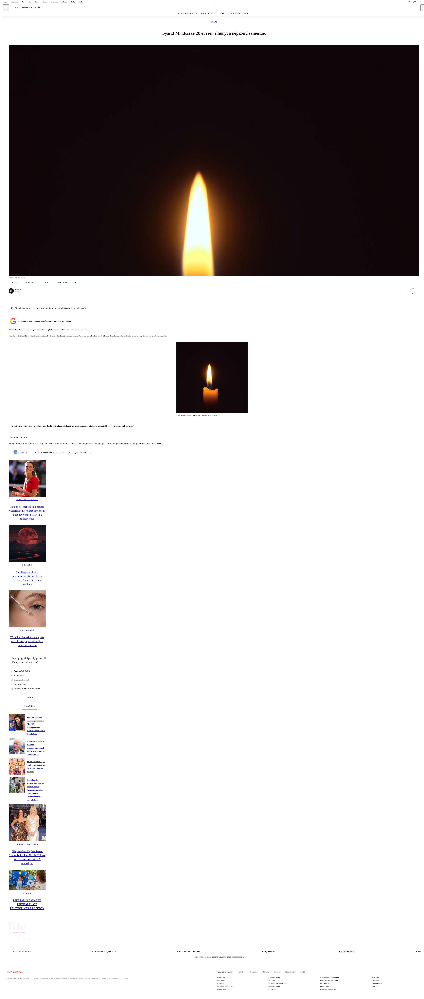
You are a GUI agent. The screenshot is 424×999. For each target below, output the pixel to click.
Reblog (73, 2)
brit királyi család (27, 500)
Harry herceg (208, 13)
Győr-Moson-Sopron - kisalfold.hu (277, 983)
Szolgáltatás (290, 972)
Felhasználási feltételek (189, 951)
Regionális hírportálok (224, 972)
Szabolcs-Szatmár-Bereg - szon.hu (329, 989)
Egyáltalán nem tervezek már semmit (27, 689)
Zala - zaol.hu (375, 986)
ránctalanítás (27, 630)
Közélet (241, 972)
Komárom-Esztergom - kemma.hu (329, 980)
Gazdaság (253, 972)
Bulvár (277, 972)
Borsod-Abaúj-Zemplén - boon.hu (225, 986)
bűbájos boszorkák (27, 844)
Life (23, 2)
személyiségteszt (238, 13)
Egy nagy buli (19, 675)
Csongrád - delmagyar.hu (222, 989)
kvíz (222, 13)
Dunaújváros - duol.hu (274, 977)
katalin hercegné (187, 13)
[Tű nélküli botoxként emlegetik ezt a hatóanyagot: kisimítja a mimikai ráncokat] (27, 608)
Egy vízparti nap (20, 684)
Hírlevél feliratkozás (21, 951)
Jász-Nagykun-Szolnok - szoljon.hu (329, 977)
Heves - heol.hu (272, 989)
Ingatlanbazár (54, 2)
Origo (5, 2)
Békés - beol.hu (220, 983)
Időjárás (35, 7)
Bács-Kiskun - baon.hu (222, 977)
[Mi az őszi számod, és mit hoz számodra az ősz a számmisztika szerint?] (17, 766)
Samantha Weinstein (67, 283)
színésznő (30, 283)
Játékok (81, 2)
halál (214, 22)
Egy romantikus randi (21, 680)
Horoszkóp (22, 7)
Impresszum (269, 951)
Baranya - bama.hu (221, 980)
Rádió (303, 972)
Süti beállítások (346, 951)
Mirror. (158, 444)
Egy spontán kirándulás (22, 671)
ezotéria (27, 565)
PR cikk (27, 893)
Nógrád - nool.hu (324, 983)
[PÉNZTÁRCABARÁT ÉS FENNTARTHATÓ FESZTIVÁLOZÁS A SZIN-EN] (27, 880)
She (30, 2)
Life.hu (18, 289)
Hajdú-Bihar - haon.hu (274, 986)
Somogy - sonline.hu (325, 986)
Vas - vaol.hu (375, 980)
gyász (46, 283)
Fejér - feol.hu (271, 980)
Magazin (266, 972)
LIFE (69, 452)
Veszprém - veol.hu (377, 983)
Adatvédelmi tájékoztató (105, 951)
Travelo (45, 2)
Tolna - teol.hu (375, 977)
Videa (36, 2)
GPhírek (64, 2)
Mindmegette (14, 2)
